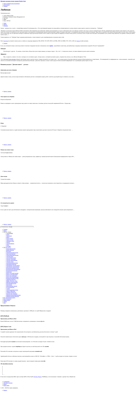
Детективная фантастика (12, 255)
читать (78, 41)
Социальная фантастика (12, 290)
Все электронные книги (9, 297)
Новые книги (6, 300)
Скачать (5, 43)
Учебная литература (11, 292)
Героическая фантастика (12, 252)
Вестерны (8, 251)
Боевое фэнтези (10, 250)
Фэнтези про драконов (11, 293)
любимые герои (10, 241)
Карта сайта (6, 385)
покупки (6, 41)
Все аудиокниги (7, 299)
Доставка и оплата (7, 382)
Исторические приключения (13, 269)
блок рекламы (12, 59)
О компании (6, 381)
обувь (7, 245)
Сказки (8, 288)
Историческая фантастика (12, 268)
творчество (9, 236)
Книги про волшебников (12, 277)
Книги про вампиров (11, 275)
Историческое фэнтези (11, 270)
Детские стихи (9, 261)
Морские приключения (12, 282)
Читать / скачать (7, 91)
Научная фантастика (11, 283)
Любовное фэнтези (11, 279)
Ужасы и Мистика (10, 291)
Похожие (5, 25)
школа (7, 237)
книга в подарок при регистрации (11, 3)
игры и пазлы (9, 238)
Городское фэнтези (10, 254)
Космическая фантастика (12, 278)
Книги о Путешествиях (12, 274)
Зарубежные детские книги (13, 265)
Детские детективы (11, 259)
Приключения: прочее (11, 286)
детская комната (10, 243)
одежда (8, 242)
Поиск (5, 230)
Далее (4, 23)
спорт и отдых (9, 239)
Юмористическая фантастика (13, 295)
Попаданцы (9, 284)
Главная (5, 229)
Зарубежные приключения (12, 266)
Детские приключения (11, 260)
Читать (5, 24)
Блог (4, 302)
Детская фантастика (11, 257)
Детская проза (9, 256)
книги (7, 234)
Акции (5, 301)
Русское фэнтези (10, 287)
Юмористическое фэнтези (12, 296)
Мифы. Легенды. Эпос (11, 281)
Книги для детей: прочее (12, 273)
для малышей (9, 233)
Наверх (5, 390)
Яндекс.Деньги (38, 376)
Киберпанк (9, 272)
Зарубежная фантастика (12, 263)
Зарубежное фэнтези (11, 264)
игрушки (8, 246)
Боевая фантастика (10, 248)
